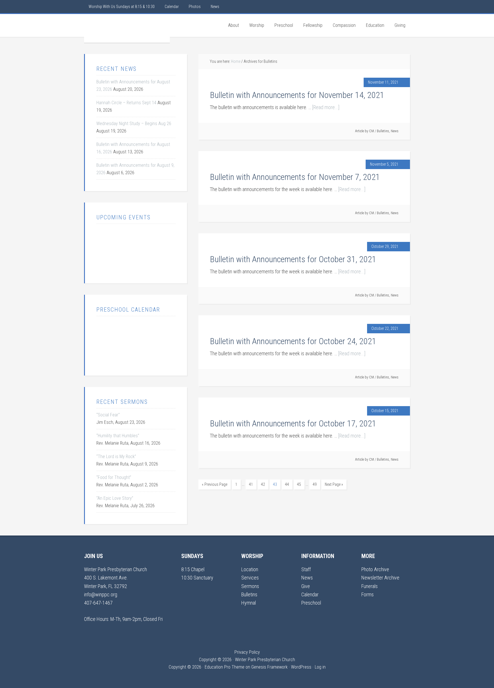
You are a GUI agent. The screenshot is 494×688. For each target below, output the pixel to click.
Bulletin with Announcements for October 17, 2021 (293, 423)
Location (249, 569)
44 (287, 484)
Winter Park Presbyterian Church (127, 28)
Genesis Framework (269, 667)
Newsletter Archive (380, 578)
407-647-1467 (98, 603)
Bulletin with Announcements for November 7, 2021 (295, 177)
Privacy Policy (247, 652)
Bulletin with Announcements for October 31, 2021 (293, 259)
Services (250, 578)
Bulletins (383, 131)
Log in (320, 667)
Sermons (250, 586)
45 (299, 484)
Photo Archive (375, 569)
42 (263, 484)
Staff (306, 569)
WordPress (301, 667)
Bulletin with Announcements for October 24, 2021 (293, 341)
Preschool (311, 603)
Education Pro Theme (224, 667)
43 (275, 484)
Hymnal (248, 603)
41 (251, 484)
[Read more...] (325, 107)
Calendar (309, 594)
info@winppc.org (100, 594)
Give (305, 586)
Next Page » (334, 484)
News (395, 131)
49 (315, 484)
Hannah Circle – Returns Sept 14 (126, 102)
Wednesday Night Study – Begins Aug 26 (133, 123)
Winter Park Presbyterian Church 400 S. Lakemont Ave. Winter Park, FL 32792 (115, 577)
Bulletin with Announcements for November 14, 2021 (297, 95)
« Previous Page (214, 484)
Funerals (369, 586)
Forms (367, 594)
